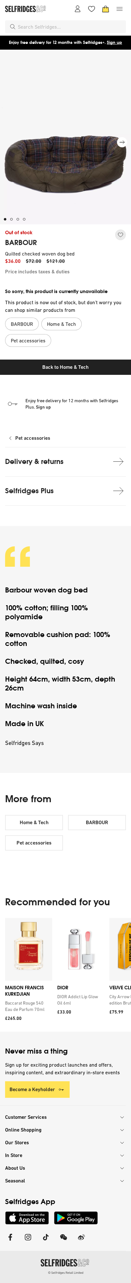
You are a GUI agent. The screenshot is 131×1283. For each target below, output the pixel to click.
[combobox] (70, 27)
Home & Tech (34, 822)
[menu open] (119, 9)
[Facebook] (10, 1241)
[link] (27, 1006)
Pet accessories (32, 438)
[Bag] (105, 9)
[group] (65, 975)
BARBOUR (21, 242)
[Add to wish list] (120, 234)
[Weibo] (81, 1241)
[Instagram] (28, 1241)
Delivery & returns (34, 461)
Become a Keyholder (32, 1089)
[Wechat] (64, 1241)
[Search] (13, 26)
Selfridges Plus (29, 490)
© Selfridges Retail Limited (65, 1272)
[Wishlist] (91, 9)
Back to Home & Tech (65, 367)
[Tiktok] (46, 1241)
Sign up (114, 42)
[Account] (77, 9)
